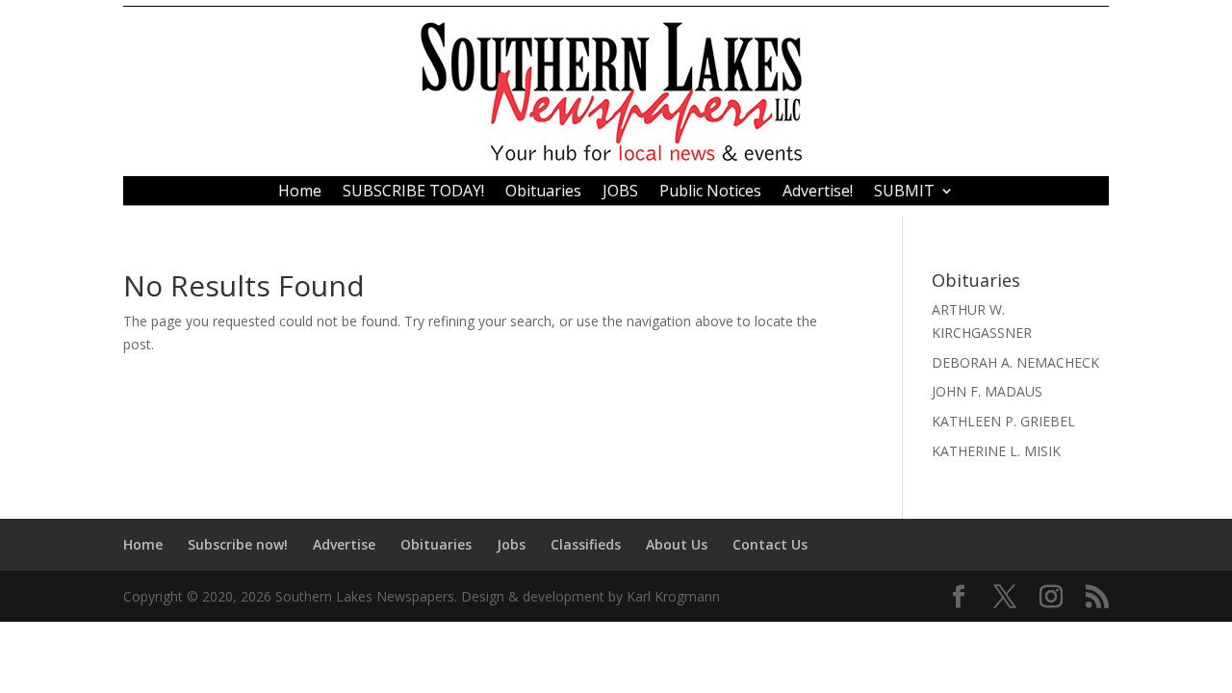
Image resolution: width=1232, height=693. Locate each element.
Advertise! (818, 192)
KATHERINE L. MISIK (996, 451)
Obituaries (543, 192)
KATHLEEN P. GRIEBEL (1003, 421)
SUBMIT (904, 192)
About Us (676, 544)
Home (299, 192)
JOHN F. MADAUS (987, 391)
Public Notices (710, 192)
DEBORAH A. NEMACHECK (1015, 362)
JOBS (620, 192)
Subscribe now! (238, 544)
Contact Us (770, 544)
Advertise (344, 544)
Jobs (511, 544)
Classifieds (586, 544)
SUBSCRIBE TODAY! (413, 192)
